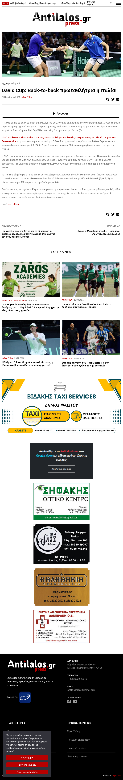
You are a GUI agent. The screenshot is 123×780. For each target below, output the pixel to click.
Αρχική (5, 83)
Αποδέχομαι (27, 757)
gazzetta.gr (14, 204)
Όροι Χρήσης (74, 731)
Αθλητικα (26, 97)
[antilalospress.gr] (61, 19)
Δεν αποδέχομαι (27, 764)
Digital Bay (116, 776)
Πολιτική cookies (76, 748)
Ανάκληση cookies (77, 756)
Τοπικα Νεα (20, 300)
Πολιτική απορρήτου (78, 739)
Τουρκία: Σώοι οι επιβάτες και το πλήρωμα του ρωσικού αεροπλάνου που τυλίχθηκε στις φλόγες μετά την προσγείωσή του (28, 234)
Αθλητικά (15, 83)
